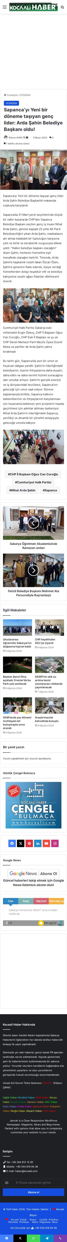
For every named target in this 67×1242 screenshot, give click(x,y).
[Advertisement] (33, 52)
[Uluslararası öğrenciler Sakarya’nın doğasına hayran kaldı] (17, 627)
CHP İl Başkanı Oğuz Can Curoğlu (34, 474)
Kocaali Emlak (19, 1219)
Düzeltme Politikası (18, 1222)
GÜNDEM (25, 95)
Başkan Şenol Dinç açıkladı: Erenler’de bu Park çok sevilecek (17, 680)
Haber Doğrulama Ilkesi (45, 1222)
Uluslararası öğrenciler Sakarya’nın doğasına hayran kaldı (17, 643)
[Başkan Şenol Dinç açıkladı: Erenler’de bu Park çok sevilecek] (17, 665)
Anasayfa (11, 95)
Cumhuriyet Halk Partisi (34, 482)
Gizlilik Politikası (49, 1219)
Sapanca (51, 490)
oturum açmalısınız (40, 758)
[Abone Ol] (33, 873)
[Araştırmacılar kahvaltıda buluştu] (49, 705)
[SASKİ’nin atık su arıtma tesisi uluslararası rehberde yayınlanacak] (49, 665)
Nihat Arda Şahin (23, 490)
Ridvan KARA (16, 137)
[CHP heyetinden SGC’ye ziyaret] (49, 627)
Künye (33, 1219)
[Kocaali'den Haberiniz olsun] (33, 7)
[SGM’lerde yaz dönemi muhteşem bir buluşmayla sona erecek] (17, 705)
